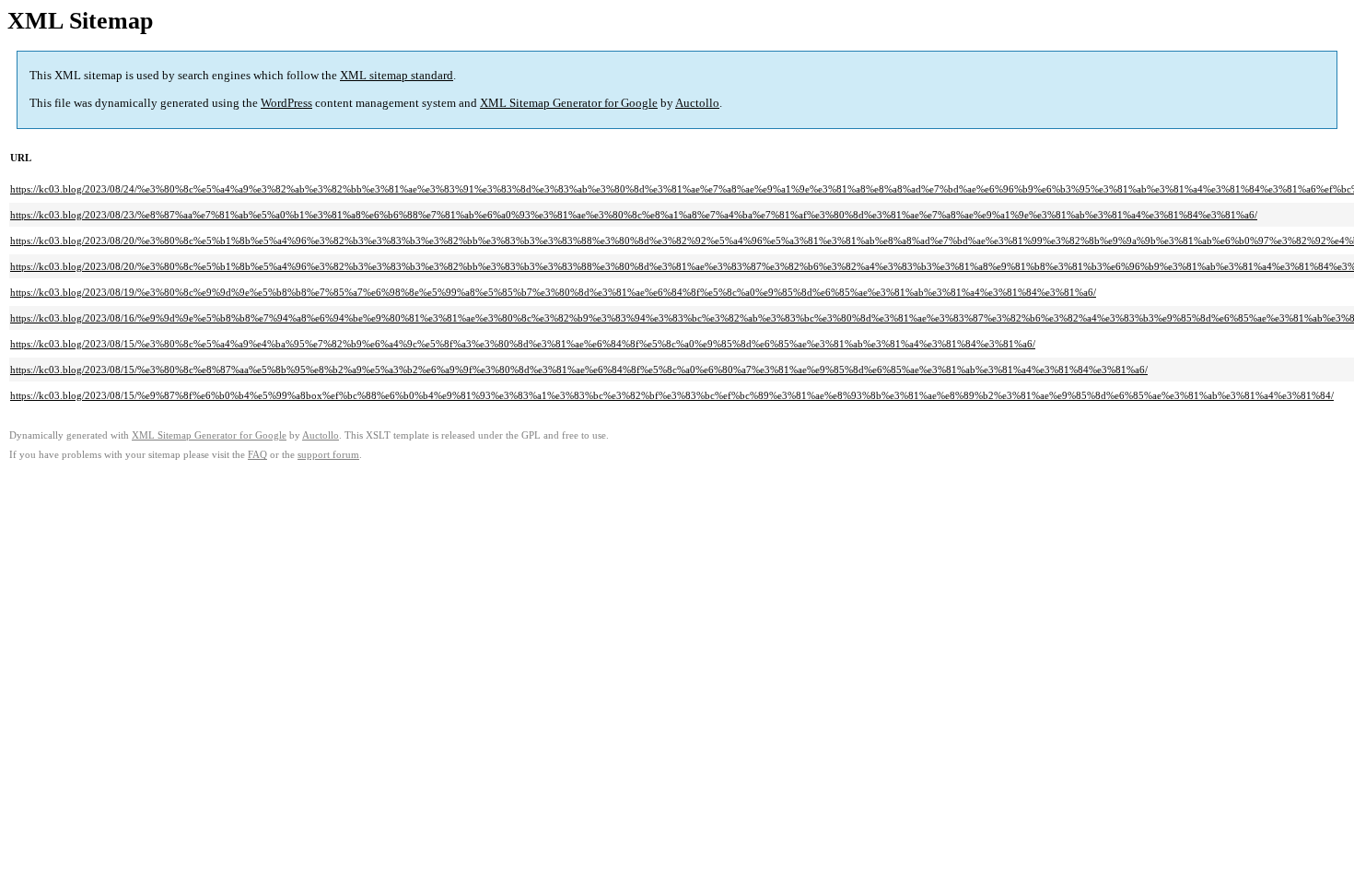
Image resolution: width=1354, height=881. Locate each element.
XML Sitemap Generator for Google (569, 103)
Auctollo (697, 103)
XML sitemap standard (396, 75)
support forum (328, 455)
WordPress (286, 103)
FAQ (257, 455)
